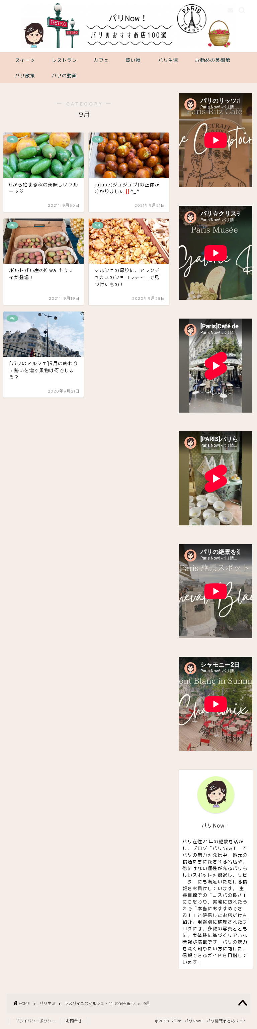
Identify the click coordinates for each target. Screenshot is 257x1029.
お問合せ (74, 1021)
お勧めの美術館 (212, 60)
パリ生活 (168, 60)
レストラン (64, 60)
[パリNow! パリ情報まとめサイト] (128, 47)
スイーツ (25, 60)
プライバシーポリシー (35, 1021)
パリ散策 (25, 76)
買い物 (133, 60)
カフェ (101, 60)
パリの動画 (64, 76)
